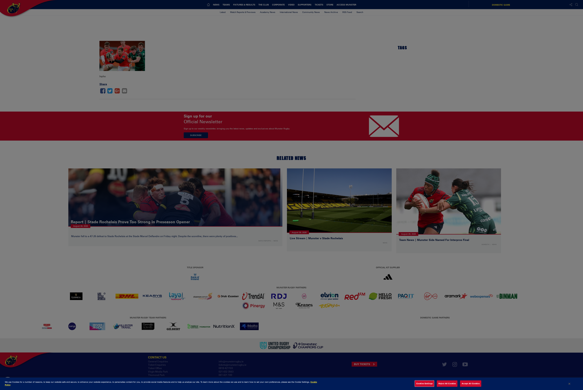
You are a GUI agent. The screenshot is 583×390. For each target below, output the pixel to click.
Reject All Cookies (447, 383)
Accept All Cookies (470, 383)
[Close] (569, 383)
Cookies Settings (424, 383)
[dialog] (291, 384)
